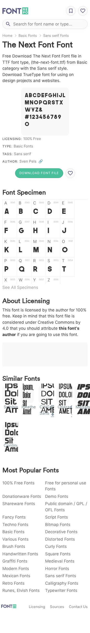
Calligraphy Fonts (61, 583)
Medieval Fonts (59, 561)
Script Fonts (56, 517)
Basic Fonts (27, 35)
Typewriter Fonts (61, 590)
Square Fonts (58, 553)
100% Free (32, 138)
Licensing (37, 606)
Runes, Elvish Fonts (21, 590)
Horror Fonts (57, 568)
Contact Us (78, 606)
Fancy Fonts (14, 517)
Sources (57, 606)
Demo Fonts (56, 496)
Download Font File (39, 173)
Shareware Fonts (18, 503)
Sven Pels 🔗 (31, 161)
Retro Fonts (13, 583)
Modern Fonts (15, 568)
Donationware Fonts (21, 496)
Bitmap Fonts (57, 524)
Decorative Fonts (61, 531)
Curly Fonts (56, 546)
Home (7, 35)
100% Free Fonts (18, 483)
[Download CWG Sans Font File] (53, 416)
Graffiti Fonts (14, 561)
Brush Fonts (13, 546)
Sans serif (22, 154)
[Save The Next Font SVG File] (70, 173)
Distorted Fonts (60, 539)
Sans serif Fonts (56, 35)
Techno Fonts (15, 524)
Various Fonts (15, 539)
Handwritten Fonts (20, 553)
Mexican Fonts (16, 575)
